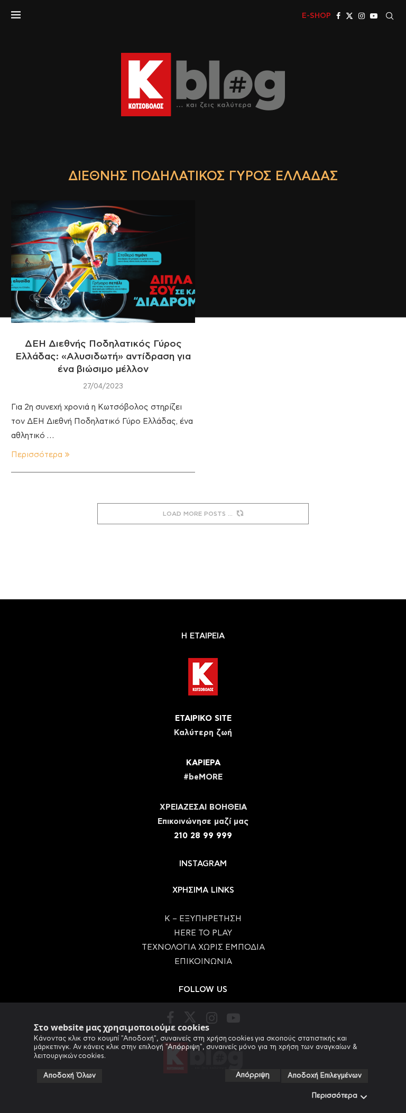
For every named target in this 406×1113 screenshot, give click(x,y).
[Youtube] (373, 16)
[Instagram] (361, 16)
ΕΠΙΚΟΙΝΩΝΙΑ (203, 962)
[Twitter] (349, 16)
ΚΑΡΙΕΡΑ (203, 763)
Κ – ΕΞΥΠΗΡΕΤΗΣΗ (203, 919)
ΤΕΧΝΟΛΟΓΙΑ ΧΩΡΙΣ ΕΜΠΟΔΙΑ (203, 947)
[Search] (389, 16)
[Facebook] (338, 16)
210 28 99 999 (203, 836)
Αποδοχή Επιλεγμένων (325, 1075)
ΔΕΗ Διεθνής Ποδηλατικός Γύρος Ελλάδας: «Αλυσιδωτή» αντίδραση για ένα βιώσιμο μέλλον (103, 357)
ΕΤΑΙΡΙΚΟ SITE (203, 718)
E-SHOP (316, 16)
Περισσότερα (334, 1095)
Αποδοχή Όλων (69, 1075)
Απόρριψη (253, 1075)
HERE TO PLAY (203, 933)
